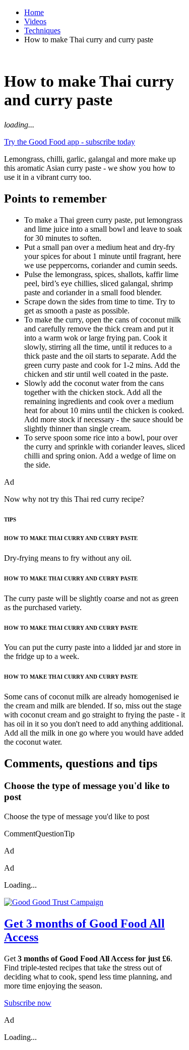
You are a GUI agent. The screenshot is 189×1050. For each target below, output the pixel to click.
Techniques (42, 30)
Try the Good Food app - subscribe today (69, 142)
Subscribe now (27, 1003)
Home (34, 12)
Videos (35, 21)
